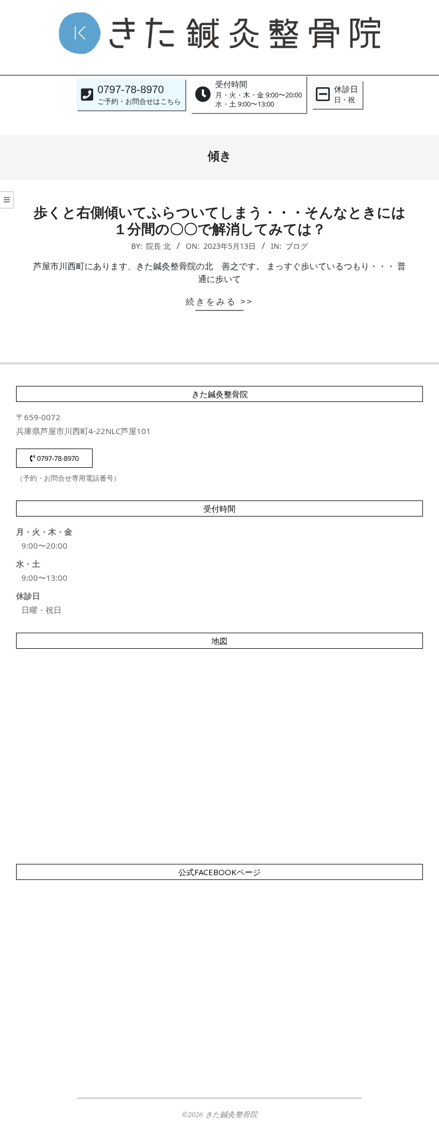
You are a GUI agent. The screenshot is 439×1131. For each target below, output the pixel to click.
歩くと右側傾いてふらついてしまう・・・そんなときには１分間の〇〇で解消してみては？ (220, 220)
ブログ (296, 246)
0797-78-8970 (57, 458)
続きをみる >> (219, 301)
